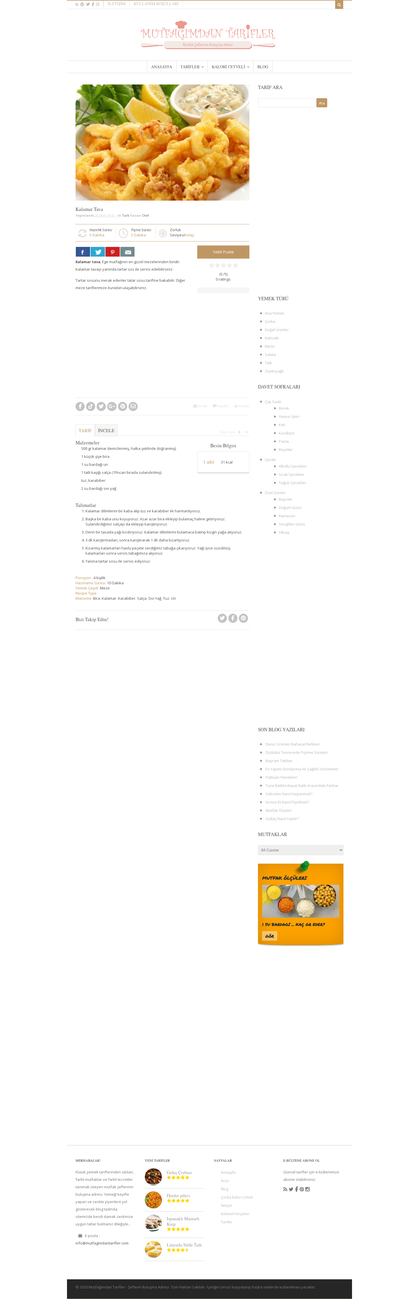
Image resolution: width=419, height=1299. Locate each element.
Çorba (270, 321)
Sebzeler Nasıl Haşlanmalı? (289, 793)
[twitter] (88, 4)
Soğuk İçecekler (292, 482)
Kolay (189, 234)
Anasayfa (228, 1172)
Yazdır (243, 405)
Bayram (285, 499)
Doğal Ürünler (277, 329)
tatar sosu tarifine (142, 280)
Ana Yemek (274, 313)
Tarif (85, 430)
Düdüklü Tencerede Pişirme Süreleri (297, 752)
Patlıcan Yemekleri (281, 777)
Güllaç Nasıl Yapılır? (282, 818)
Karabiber (126, 598)
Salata (270, 354)
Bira (96, 598)
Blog (224, 1189)
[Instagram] (307, 1189)
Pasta (284, 441)
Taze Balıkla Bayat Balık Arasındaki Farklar (302, 785)
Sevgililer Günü (292, 524)
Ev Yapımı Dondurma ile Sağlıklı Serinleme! (302, 769)
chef (145, 215)
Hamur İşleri (289, 416)
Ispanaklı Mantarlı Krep (183, 1221)
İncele (106, 430)
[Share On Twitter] (98, 252)
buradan (115, 287)
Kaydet (222, 405)
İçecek (270, 459)
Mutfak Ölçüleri (279, 810)
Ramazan (287, 515)
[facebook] (93, 4)
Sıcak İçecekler (291, 474)
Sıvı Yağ (154, 598)
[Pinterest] (243, 620)
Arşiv (225, 1180)
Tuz (166, 598)
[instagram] (97, 4)
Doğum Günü (290, 507)
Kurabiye (286, 433)
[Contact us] (127, 252)
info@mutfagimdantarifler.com (102, 1243)
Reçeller (286, 449)
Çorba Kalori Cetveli (237, 1197)
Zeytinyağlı (274, 371)
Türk (125, 215)
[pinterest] (82, 4)
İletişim (116, 3)
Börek (284, 408)
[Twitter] (222, 620)
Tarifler (227, 1222)
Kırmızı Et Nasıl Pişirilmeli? (287, 802)
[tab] (85, 433)
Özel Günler (275, 492)
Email (202, 405)
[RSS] (285, 1189)
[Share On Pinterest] (112, 252)
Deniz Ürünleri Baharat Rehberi (293, 744)
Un (173, 598)
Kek (282, 424)
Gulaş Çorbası (179, 1172)
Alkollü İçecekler (293, 466)
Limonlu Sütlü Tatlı (184, 1245)
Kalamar (109, 598)
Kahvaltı (272, 338)
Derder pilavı (178, 1195)
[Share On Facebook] (83, 252)
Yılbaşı (284, 532)
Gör (269, 936)
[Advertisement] (135, 346)
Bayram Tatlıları (279, 760)
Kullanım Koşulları (156, 3)
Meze (105, 588)
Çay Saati (273, 401)
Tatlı (268, 362)
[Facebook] (232, 620)
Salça (142, 598)
